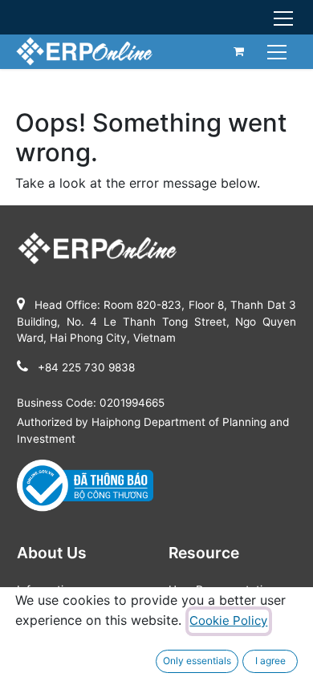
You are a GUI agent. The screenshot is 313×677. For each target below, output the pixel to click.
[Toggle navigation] (279, 51)
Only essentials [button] (197, 661)
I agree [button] (270, 661)
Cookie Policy (228, 620)
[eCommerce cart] (239, 51)
